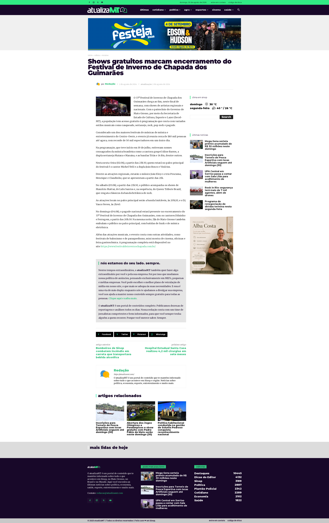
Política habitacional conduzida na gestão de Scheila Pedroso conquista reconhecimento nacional (171, 429)
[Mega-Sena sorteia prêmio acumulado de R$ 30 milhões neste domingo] (196, 144)
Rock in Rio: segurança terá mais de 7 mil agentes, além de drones (219, 191)
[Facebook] (89, 2)
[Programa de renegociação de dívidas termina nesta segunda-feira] (196, 204)
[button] (238, 10)
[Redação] (98, 84)
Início (90, 55)
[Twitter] (98, 2)
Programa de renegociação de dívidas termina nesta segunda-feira (218, 205)
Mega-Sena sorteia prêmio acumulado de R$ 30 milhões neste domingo (218, 145)
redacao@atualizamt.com (110, 493)
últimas (144, 10)
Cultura (97, 55)
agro (187, 10)
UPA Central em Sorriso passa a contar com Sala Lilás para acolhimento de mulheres (218, 176)
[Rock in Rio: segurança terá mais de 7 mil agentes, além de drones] (196, 190)
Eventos (105, 55)
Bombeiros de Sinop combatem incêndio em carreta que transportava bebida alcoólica (113, 353)
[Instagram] (93, 2)
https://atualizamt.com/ (124, 374)
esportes (200, 10)
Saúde (227, 10)
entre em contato (218, 2)
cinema (216, 10)
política (174, 10)
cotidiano (158, 10)
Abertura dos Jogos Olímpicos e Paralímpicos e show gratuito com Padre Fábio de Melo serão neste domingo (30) (140, 429)
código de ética (235, 2)
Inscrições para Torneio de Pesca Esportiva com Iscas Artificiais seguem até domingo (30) (110, 428)
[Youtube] (102, 2)
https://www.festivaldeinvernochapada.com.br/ (128, 246)
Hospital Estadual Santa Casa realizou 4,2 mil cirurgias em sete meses (165, 351)
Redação (110, 84)
